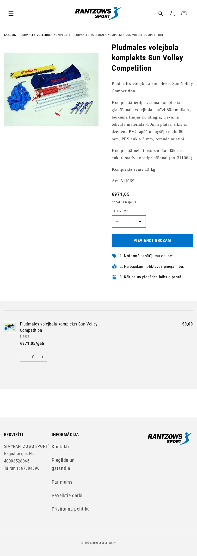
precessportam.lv (104, 542)
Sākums (10, 35)
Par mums (62, 482)
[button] (11, 13)
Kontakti (60, 447)
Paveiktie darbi (67, 495)
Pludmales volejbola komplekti (44, 35)
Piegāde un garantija (63, 464)
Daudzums (120, 211)
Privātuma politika (71, 509)
